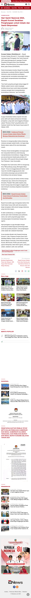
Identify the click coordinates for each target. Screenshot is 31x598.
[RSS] (17, 587)
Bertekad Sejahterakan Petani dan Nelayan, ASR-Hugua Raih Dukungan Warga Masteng (7, 262)
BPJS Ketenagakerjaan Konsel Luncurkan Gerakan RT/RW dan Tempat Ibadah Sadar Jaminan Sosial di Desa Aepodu (22, 304)
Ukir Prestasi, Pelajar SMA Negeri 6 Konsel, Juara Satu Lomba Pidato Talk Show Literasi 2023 (19, 513)
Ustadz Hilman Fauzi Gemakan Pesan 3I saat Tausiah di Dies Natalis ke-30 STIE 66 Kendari (19, 528)
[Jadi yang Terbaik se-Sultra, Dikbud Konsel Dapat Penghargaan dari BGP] (5, 521)
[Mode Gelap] (26, 4)
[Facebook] (14, 587)
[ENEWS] (9, 4)
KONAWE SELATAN (5, 15)
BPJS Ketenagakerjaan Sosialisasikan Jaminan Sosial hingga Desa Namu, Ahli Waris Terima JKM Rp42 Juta (17, 336)
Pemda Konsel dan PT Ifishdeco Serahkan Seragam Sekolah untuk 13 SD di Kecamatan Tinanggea (7, 320)
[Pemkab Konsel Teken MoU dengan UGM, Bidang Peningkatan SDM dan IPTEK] (5, 499)
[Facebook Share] (16, 271)
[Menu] (2, 4)
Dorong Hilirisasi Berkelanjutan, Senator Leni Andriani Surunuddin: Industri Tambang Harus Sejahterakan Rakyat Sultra (19, 393)
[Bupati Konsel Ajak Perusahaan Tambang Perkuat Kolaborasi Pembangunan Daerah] (8, 297)
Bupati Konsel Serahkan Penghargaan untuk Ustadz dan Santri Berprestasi (14, 251)
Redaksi (25, 591)
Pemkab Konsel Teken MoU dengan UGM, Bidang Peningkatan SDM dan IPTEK (19, 498)
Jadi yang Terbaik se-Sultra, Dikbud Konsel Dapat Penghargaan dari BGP (19, 520)
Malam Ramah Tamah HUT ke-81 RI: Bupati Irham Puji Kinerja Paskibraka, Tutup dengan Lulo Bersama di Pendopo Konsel (22, 288)
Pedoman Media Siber (15, 591)
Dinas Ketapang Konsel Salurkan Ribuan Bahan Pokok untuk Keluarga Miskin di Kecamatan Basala (22, 320)
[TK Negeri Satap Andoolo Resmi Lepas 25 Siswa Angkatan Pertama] (5, 492)
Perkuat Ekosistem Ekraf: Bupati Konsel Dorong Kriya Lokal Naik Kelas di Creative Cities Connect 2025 (19, 386)
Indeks (6, 591)
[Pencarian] (29, 4)
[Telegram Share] (25, 271)
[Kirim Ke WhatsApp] (28, 271)
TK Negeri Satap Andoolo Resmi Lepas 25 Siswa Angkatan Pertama (19, 491)
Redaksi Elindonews (9, 28)
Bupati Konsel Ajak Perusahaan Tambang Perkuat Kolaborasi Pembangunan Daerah (6, 304)
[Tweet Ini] (19, 271)
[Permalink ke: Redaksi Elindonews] (2, 28)
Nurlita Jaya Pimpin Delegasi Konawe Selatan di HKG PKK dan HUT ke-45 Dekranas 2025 (19, 400)
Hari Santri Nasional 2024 (8, 254)
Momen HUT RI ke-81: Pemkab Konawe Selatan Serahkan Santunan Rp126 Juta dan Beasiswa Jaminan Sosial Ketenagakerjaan (8, 288)
